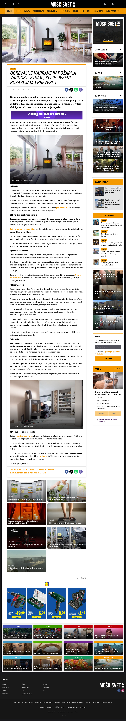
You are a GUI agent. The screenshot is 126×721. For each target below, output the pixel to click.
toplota (41, 470)
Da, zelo (99, 397)
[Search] (120, 4)
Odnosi (75, 11)
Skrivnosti (98, 11)
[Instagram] (19, 4)
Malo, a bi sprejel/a (103, 400)
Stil (88, 11)
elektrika (13, 473)
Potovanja (65, 11)
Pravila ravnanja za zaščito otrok (52, 707)
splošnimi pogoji (109, 352)
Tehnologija (52, 11)
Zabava (27, 11)
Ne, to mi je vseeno (103, 403)
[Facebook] (13, 4)
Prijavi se (108, 359)
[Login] (105, 4)
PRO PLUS (38, 703)
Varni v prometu (112, 11)
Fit (83, 11)
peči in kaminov (62, 208)
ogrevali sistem (22, 470)
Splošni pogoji (107, 703)
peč (37, 470)
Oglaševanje (18, 703)
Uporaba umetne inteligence (76, 707)
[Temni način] (113, 4)
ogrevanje (31, 470)
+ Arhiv (117, 369)
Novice (9, 11)
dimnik (44, 473)
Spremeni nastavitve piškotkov (72, 703)
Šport (17, 11)
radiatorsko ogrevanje (24, 436)
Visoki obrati (38, 11)
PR (13, 89)
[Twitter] (71, 90)
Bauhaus (13, 470)
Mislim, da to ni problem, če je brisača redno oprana (108, 407)
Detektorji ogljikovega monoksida (29, 473)
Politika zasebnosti (92, 703)
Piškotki (57, 703)
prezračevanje (50, 470)
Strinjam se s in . (108, 353)
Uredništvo (29, 703)
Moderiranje (48, 703)
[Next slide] (84, 601)
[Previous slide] (9, 601)
